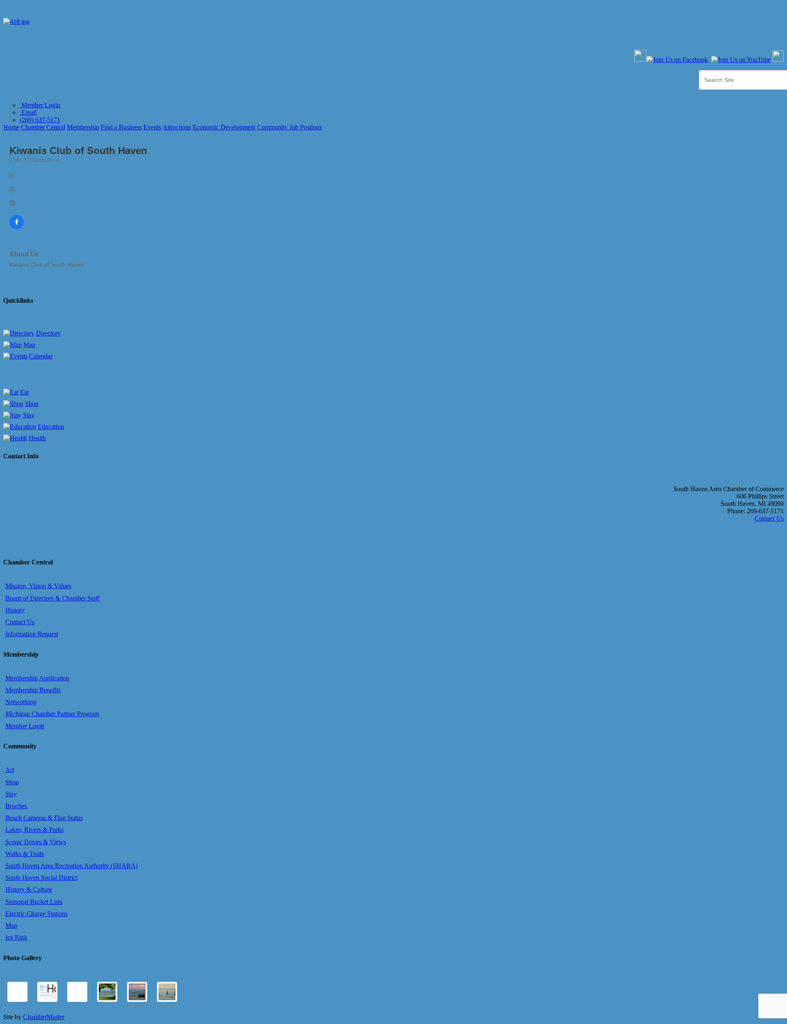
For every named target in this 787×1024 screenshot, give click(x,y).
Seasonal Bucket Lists (33, 901)
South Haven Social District (41, 877)
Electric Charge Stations (36, 913)
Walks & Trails (24, 853)
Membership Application (37, 678)
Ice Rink (16, 937)
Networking (20, 701)
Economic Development (224, 127)
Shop (32, 403)
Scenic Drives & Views (35, 841)
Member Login (40, 105)
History (15, 610)
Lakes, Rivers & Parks (34, 829)
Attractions (177, 127)
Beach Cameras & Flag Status (44, 817)
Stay (28, 415)
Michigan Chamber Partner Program (52, 713)
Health (37, 438)
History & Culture (28, 889)
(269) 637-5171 (40, 119)
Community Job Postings (289, 127)
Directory (48, 333)
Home (11, 127)
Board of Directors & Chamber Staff (52, 598)
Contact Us (769, 518)
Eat (24, 392)
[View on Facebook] (16, 227)
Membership (83, 127)
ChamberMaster (43, 1016)
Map (29, 344)
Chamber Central (43, 127)
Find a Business (121, 127)
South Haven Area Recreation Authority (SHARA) (71, 865)
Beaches (16, 805)
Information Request (31, 633)
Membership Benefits (33, 689)
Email (28, 112)
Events (152, 127)
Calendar (40, 356)
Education (51, 426)
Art (9, 769)
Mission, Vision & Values (38, 585)
